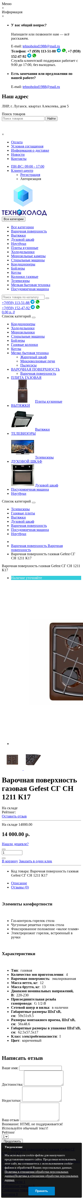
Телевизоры (20, 281)
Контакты (19, 159)
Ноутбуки (18, 244)
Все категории (22, 227)
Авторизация (30, 179)
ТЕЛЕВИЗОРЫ (23, 433)
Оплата (17, 142)
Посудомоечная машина (30, 289)
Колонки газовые (24, 277)
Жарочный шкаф (33, 357)
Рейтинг (8, 1132)
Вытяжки (18, 235)
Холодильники (23, 252)
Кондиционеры (23, 264)
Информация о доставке (30, 150)
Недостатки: (11, 1100)
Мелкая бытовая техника (30, 285)
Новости (18, 154)
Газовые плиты (23, 513)
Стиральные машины (28, 260)
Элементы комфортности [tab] (27, 904)
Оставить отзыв (14, 816)
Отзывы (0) (20, 887)
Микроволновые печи (37, 361)
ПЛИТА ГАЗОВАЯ (26, 378)
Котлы (16, 272)
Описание (19, 883)
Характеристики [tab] (18, 953)
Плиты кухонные (24, 248)
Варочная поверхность (29, 231)
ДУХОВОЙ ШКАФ (26, 461)
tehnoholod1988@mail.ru (41, 46)
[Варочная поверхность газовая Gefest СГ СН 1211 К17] (13, 769)
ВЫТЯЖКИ (20, 405)
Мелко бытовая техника (30, 353)
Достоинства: (12, 1084)
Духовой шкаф (22, 239)
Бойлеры (18, 268)
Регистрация (30, 175)
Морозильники (23, 332)
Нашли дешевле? (15, 844)
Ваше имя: (10, 1068)
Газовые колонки (24, 345)
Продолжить (12, 1141)
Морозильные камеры (28, 256)
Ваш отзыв (10, 1120)
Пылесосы (28, 365)
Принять (41, 1191)
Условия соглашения (27, 146)
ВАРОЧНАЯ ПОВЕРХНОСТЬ (35, 369)
